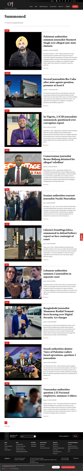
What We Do (55, 444)
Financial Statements (57, 451)
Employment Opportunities (58, 448)
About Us (55, 442)
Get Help (75, 6)
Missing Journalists (20, 448)
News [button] (31, 6)
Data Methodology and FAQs (21, 451)
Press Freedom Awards (44, 448)
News (6, 442)
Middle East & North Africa (73, 448)
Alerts (7, 30)
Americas (70, 444)
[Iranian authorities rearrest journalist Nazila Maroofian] (60, 206)
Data (17, 442)
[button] (77, 1)
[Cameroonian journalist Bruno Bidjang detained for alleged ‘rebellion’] (60, 169)
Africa (69, 449)
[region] (41, 467)
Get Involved (43, 442)
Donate (68, 6)
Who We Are (55, 446)
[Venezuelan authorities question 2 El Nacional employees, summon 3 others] (60, 401)
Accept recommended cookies (68, 467)
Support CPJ (42, 444)
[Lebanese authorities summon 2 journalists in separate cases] (60, 282)
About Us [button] (60, 6)
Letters (6, 448)
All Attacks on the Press (20, 449)
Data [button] (36, 6)
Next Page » (7, 426)
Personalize (55, 467)
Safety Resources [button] (43, 6)
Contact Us (55, 453)
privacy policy (8, 469)
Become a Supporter (64, 436)
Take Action (42, 446)
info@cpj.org (75, 458)
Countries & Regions (73, 442)
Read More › (46, 68)
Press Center (55, 449)
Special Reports (8, 449)
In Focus (7, 73)
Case (7, 264)
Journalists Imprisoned (20, 446)
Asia (69, 451)
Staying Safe (33, 446)
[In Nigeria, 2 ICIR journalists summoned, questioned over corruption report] (60, 129)
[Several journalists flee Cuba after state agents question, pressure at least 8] (60, 91)
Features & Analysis (8, 446)
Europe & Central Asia (72, 446)
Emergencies (33, 444)
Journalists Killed (19, 444)
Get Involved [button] (53, 6)
